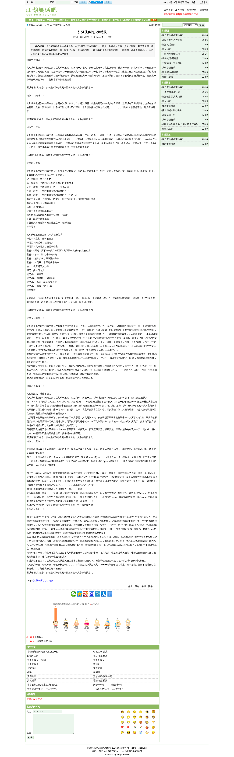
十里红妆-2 (98, 660)
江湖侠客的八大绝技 (172, 40)
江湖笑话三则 (168, 44)
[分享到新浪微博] (85, 594)
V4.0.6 (126, 754)
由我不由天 (32, 655)
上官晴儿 (31, 668)
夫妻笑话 (51, 20)
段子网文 (71, 20)
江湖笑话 (103, 20)
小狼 (29, 672)
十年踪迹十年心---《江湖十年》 (43, 689)
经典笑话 (40, 20)
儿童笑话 (125, 20)
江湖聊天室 (169, 14)
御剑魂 (96, 672)
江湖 (35, 580)
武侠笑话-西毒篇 (170, 58)
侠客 (40, 580)
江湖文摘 (114, 20)
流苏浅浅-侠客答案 (102, 676)
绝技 (51, 580)
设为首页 (168, 10)
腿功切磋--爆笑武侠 (171, 110)
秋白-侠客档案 (100, 655)
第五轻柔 (97, 668)
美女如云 (39, 636)
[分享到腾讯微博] (97, 594)
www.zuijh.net (101, 748)
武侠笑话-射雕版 (170, 72)
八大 (45, 580)
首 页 (31, 20)
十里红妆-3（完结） (37, 660)
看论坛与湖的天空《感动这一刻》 (44, 651)
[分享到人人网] (103, 594)
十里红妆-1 (32, 664)
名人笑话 (82, 20)
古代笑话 (93, 20)
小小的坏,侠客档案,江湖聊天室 (42, 684)
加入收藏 (179, 10)
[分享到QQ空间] (79, 594)
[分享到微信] (73, 594)
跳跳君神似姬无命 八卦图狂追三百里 (180, 124)
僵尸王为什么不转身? (172, 35)
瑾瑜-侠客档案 (100, 680)
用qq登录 (95, 2)
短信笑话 (136, 20)
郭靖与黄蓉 (167, 77)
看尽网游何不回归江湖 (187, 14)
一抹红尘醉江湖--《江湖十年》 (108, 689)
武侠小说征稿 (168, 67)
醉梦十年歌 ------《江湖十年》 (108, 684)
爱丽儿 (96, 664)
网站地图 (203, 10)
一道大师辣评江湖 (43, 641)
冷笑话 (61, 20)
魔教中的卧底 (168, 105)
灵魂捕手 (31, 680)
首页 (46, 25)
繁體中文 (191, 10)
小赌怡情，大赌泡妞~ (172, 63)
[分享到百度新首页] (91, 594)
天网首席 (31, 676)
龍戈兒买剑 (167, 129)
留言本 (146, 20)
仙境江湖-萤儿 (100, 651)
